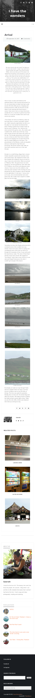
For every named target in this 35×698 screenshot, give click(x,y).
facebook (6, 663)
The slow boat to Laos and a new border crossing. (19, 632)
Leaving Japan (17, 462)
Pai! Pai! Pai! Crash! (15, 624)
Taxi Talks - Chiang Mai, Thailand (19, 639)
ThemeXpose (28, 696)
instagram (6, 667)
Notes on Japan (17, 494)
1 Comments (26, 38)
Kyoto (17, 526)
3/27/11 (12, 609)
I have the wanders (17, 13)
